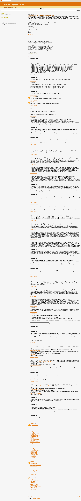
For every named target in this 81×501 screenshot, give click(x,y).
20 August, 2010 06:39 (33, 202)
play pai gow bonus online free (45, 385)
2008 (3, 21)
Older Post (78, 496)
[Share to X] (33, 52)
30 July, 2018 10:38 (33, 489)
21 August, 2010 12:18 (33, 286)
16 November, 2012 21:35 (34, 381)
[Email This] (30, 52)
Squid (29, 16)
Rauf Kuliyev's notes (14, 4)
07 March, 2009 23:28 (33, 100)
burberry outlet (33, 379)
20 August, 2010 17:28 (33, 220)
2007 (3, 24)
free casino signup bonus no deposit (37, 389)
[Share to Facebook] (34, 52)
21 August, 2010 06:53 (33, 266)
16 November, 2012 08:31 (34, 357)
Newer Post (30, 496)
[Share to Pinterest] (35, 52)
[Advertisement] (35, 493)
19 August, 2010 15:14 (33, 144)
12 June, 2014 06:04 (33, 421)
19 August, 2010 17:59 (33, 154)
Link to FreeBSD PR (31, 34)
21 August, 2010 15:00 (33, 296)
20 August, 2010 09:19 (33, 211)
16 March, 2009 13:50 (33, 105)
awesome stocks (57, 346)
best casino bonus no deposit (35, 365)
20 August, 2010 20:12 (33, 229)
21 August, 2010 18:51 (33, 312)
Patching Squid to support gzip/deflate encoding (9, 23)
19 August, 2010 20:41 (33, 164)
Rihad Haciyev (33, 101)
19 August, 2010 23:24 (33, 173)
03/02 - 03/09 (5, 22)
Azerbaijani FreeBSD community (6, 14)
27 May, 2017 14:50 (33, 474)
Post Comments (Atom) (37, 498)
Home (54, 496)
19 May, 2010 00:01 (33, 135)
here (38, 29)
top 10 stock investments (35, 350)
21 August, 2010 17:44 (33, 306)
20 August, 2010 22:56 (33, 239)
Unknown (32, 423)
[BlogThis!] (32, 52)
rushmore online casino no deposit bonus (45, 361)
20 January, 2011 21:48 (33, 342)
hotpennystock (33, 354)
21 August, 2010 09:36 (33, 276)
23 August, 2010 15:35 (33, 324)
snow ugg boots (33, 378)
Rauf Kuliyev (33, 96)
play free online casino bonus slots (36, 393)
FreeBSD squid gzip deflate (34, 53)
